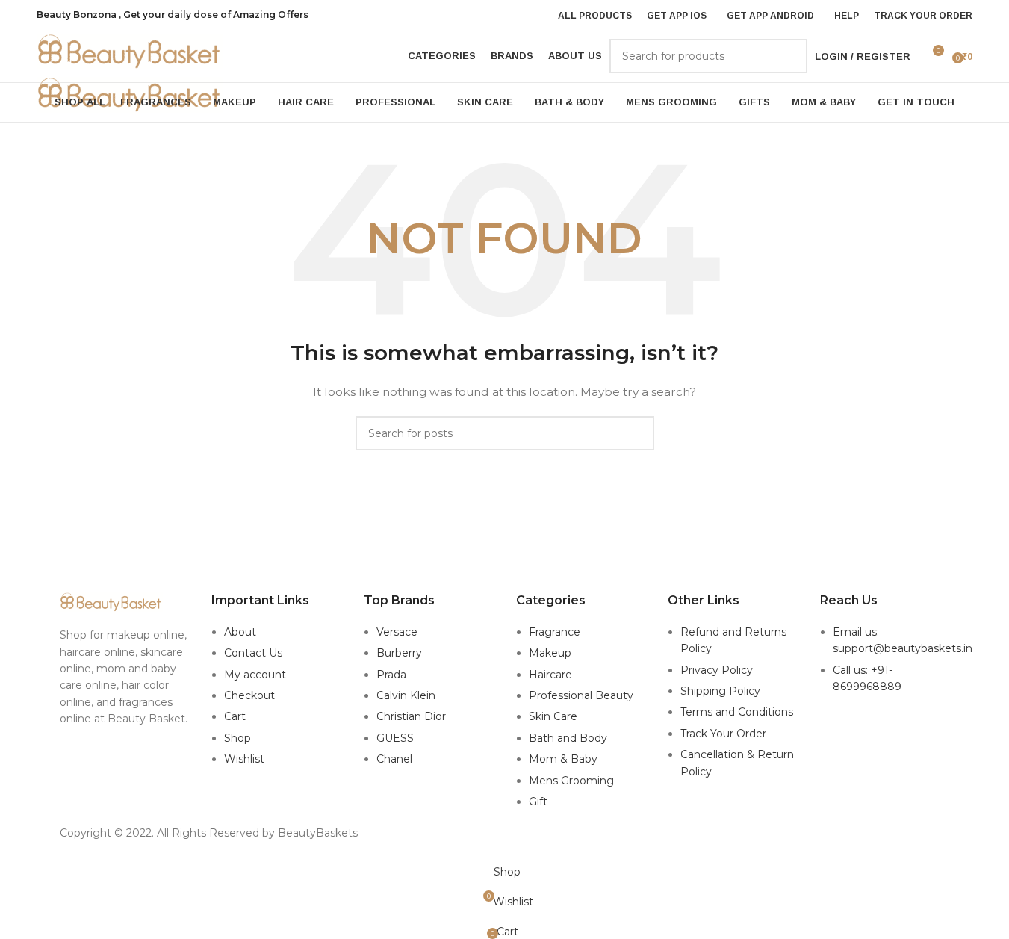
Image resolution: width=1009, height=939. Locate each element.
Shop (237, 738)
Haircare (550, 674)
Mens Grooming (571, 780)
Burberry (399, 653)
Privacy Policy (716, 670)
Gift (538, 801)
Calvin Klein (405, 695)
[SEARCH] (790, 56)
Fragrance (554, 632)
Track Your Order (723, 733)
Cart (235, 716)
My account (255, 674)
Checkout (249, 695)
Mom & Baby (563, 759)
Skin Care (553, 716)
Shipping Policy (720, 691)
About (240, 632)
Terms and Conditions (736, 712)
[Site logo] (130, 51)
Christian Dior (411, 716)
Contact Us (253, 653)
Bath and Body (568, 738)
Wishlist (244, 759)
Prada (391, 674)
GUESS (395, 738)
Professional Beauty (581, 695)
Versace (396, 632)
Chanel (394, 759)
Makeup (550, 653)
